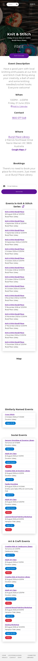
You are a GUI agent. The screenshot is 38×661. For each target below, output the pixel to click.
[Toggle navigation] (3, 4)
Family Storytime (11, 484)
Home (4, 655)
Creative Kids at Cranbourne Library (18, 546)
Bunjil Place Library (19, 137)
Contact (13, 657)
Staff (19, 657)
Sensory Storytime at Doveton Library (19, 440)
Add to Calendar (20, 106)
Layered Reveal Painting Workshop (18, 517)
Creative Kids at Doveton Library (17, 471)
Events (32, 4)
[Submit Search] (17, 4)
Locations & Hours (14, 655)
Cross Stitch (9, 414)
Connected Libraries (31, 656)
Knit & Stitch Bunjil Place (14, 212)
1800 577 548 (19, 118)
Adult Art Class (11, 454)
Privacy (4, 657)
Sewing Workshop (12, 625)
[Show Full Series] (23, 206)
